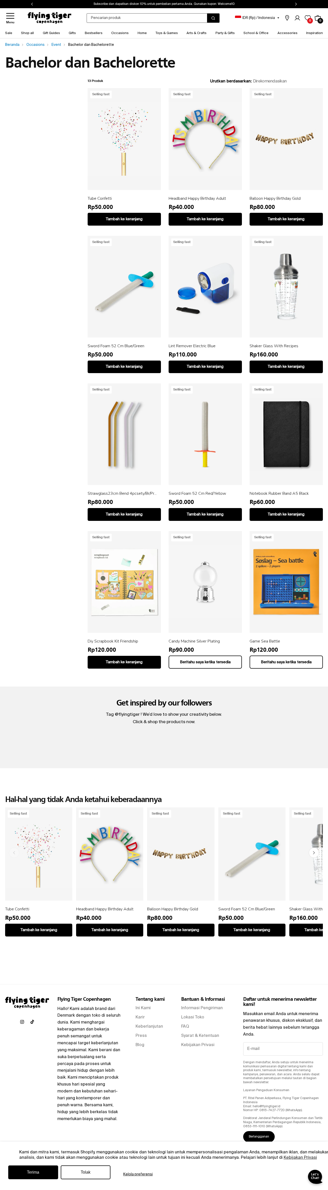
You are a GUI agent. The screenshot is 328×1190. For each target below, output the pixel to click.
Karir (140, 1017)
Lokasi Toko (192, 1017)
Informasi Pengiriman (202, 1008)
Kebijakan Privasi (300, 1158)
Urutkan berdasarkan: (231, 81)
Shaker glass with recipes (274, 346)
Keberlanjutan (149, 1027)
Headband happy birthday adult (197, 198)
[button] (10, 18)
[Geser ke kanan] (314, 853)
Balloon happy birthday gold (275, 198)
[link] (287, 18)
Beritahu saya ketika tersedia (205, 662)
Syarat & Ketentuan (200, 1036)
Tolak (85, 1172)
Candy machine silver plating (194, 641)
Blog (140, 1045)
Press (141, 1036)
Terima (33, 1172)
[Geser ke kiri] (14, 853)
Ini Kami (143, 1008)
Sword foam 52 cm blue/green (116, 346)
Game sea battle (265, 641)
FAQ (185, 1027)
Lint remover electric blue (192, 346)
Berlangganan (259, 1136)
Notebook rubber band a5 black (279, 493)
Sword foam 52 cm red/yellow (197, 493)
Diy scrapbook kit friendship (113, 641)
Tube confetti (100, 198)
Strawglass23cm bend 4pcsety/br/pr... (122, 493)
